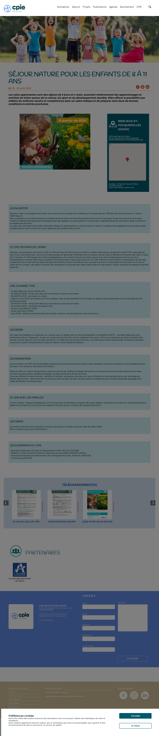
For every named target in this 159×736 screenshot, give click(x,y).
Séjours (76, 7)
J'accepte (135, 716)
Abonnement (127, 7)
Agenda (113, 7)
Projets (86, 7)
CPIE (139, 7)
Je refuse (135, 726)
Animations (63, 7)
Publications (99, 7)
